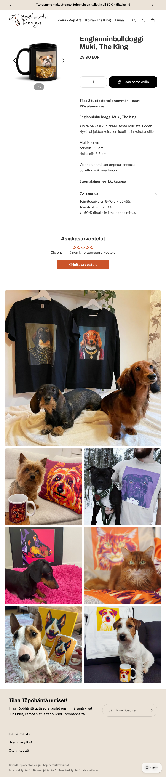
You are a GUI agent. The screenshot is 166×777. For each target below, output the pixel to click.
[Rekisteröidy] (150, 710)
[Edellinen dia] (10, 5)
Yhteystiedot (91, 770)
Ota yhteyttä (19, 750)
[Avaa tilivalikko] (143, 20)
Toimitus (92, 193)
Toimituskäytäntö (69, 770)
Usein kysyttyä (20, 742)
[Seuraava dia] (152, 5)
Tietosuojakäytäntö (44, 770)
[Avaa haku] (134, 20)
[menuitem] (119, 20)
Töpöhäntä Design (30, 765)
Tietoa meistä (19, 734)
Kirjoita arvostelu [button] (83, 264)
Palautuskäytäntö (19, 770)
